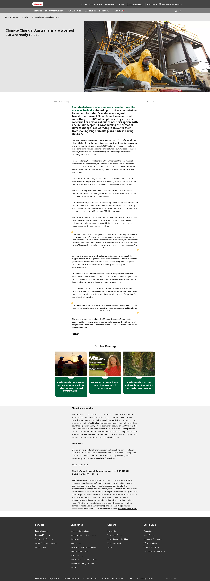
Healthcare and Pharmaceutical (83, 547)
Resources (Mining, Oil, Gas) (82, 563)
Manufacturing (77, 555)
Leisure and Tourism (79, 551)
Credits (130, 578)
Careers (111, 524)
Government (76, 543)
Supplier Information (91, 578)
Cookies (105, 578)
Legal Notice (54, 578)
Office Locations (150, 543)
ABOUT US (92, 4)
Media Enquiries (150, 535)
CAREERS (121, 4)
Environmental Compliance (154, 551)
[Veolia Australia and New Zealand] (38, 4)
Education (75, 539)
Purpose (100, 4)
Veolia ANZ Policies (151, 547)
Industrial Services (42, 535)
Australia (151, 4)
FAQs (109, 547)
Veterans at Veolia (114, 543)
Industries (77, 524)
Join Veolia (111, 531)
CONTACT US (117, 11)
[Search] (175, 11)
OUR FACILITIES (74, 11)
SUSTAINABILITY (110, 4)
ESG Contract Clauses (71, 578)
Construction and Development (83, 535)
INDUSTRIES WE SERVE (54, 11)
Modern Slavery (118, 578)
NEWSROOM (104, 11)
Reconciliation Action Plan (117, 539)
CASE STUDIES (90, 11)
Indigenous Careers (115, 535)
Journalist (25, 17)
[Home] (30, 11)
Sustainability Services (44, 539)
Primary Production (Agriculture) (84, 559)
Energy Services (41, 531)
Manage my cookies (145, 578)
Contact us (148, 531)
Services (39, 524)
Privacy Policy (40, 578)
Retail (73, 567)
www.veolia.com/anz (127, 508)
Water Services (41, 547)
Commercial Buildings (80, 531)
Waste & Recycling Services (46, 543)
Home (7, 17)
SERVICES (38, 11)
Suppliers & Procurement (154, 539)
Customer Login (135, 4)
